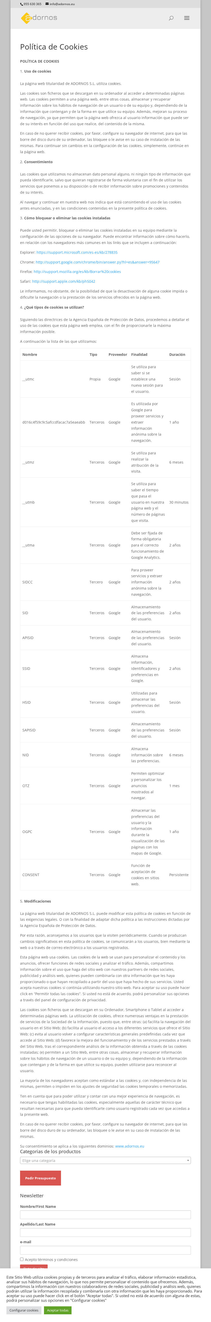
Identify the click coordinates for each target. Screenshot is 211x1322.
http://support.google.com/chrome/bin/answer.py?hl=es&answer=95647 (98, 262)
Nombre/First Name (38, 1206)
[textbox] (105, 1160)
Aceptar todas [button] (57, 1310)
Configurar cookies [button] (24, 1310)
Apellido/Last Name (37, 1224)
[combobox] (105, 1160)
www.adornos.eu (129, 1146)
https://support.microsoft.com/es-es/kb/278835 (77, 252)
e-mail (25, 1241)
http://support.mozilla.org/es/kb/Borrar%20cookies (77, 271)
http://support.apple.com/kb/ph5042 (63, 281)
